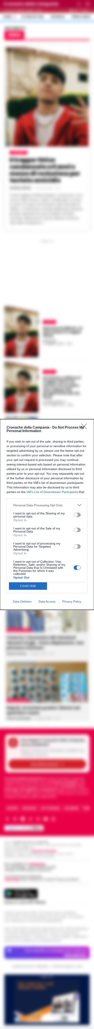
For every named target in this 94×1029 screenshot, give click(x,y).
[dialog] (47, 514)
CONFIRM (28, 586)
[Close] (85, 428)
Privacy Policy (71, 601)
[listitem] (47, 505)
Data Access (47, 601)
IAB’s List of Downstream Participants (52, 492)
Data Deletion (22, 601)
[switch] (77, 515)
